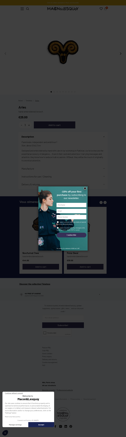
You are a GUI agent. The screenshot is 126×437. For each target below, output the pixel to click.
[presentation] (5, 53)
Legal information (61, 399)
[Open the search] (27, 8)
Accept (41, 425)
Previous (101, 202)
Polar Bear (72, 253)
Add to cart (54, 125)
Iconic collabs (47, 353)
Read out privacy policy (12, 416)
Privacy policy (75, 399)
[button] (22, 8)
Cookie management (49, 362)
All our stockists (49, 385)
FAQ (43, 365)
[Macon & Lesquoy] (63, 9)
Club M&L (45, 350)
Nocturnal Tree (31, 253)
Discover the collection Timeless (34, 284)
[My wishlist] (101, 8)
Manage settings (15, 425)
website (65, 390)
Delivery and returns (49, 359)
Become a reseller (48, 390)
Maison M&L (46, 347)
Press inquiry (47, 356)
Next (105, 202)
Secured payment (89, 399)
